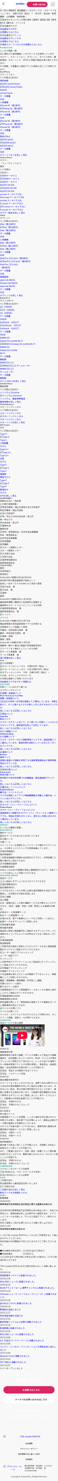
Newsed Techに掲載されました (15, 1355)
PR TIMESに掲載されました (13, 1362)
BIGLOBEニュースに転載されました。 (18, 1281)
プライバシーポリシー (29, 1448)
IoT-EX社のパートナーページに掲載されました (22, 1340)
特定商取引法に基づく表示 (29, 1454)
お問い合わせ (39, 4)
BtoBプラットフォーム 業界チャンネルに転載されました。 (28, 1287)
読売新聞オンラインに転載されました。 (18, 1275)
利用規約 (29, 1459)
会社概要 (29, 1443)
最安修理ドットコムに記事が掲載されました (21, 1321)
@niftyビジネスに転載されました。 (17, 1303)
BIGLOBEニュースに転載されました (17, 1334)
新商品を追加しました (10, 1309)
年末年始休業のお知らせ (11, 1315)
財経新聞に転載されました (12, 1328)
